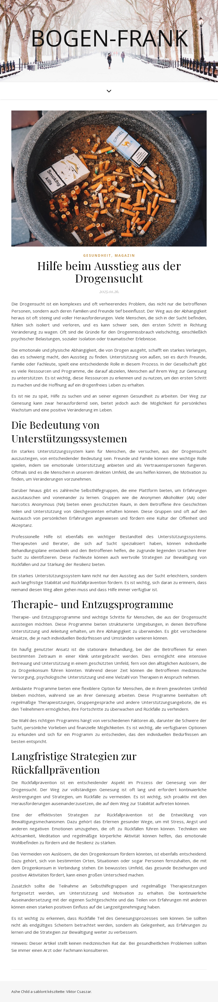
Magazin (125, 255)
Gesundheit (97, 255)
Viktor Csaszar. (79, 991)
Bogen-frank (109, 37)
